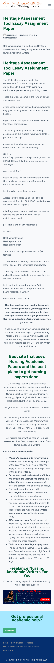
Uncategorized (10, 38)
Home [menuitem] (5, 643)
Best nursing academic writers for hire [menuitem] (21, 647)
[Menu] (49, 4)
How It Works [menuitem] (17, 643)
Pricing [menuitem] (30, 643)
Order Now (9, 630)
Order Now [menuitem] (8, 650)
